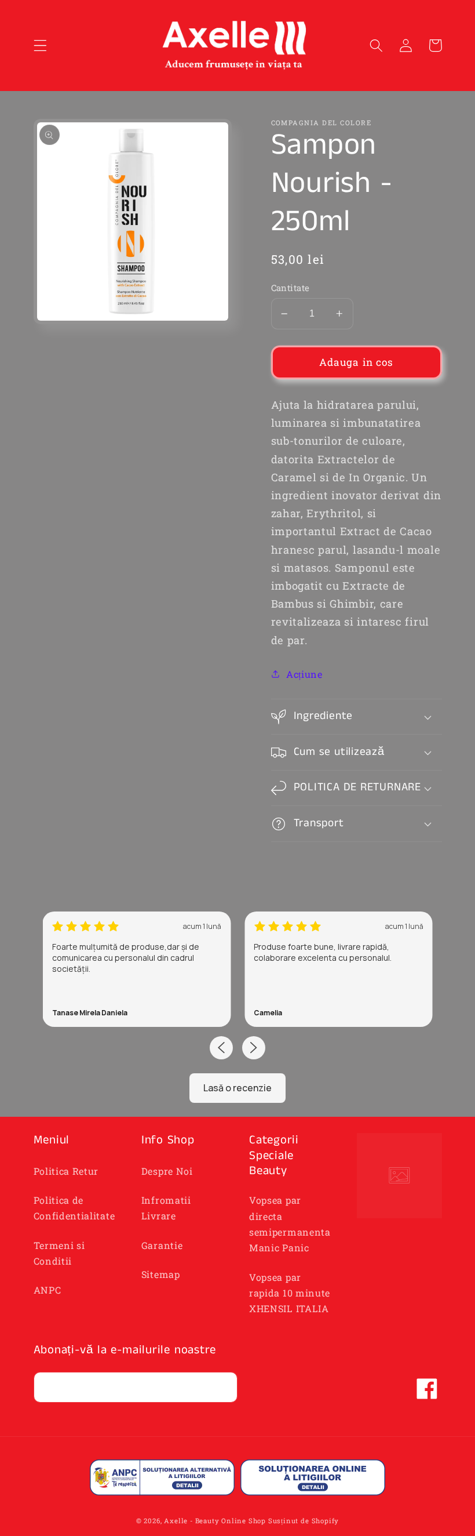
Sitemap (160, 1274)
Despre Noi (167, 1171)
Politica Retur (66, 1171)
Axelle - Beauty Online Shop (215, 1520)
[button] (40, 45)
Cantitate (290, 287)
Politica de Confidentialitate (74, 1208)
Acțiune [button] (304, 674)
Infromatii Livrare (166, 1208)
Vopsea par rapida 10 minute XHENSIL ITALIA (289, 1293)
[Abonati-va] (222, 1387)
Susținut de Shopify (303, 1520)
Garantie (162, 1245)
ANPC (47, 1290)
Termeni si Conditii (59, 1253)
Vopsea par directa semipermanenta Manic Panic (290, 1224)
